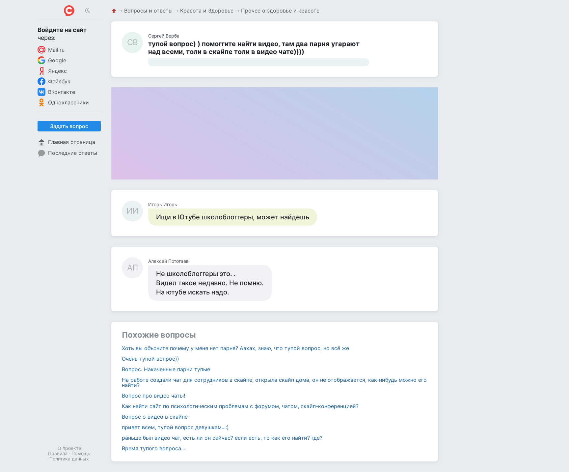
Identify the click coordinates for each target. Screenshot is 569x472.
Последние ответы (72, 153)
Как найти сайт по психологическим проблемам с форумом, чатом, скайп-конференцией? (240, 406)
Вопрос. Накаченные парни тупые (166, 369)
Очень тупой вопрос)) (150, 358)
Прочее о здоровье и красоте (280, 10)
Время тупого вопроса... (153, 448)
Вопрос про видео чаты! (153, 395)
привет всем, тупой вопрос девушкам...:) (175, 427)
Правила (58, 453)
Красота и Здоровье (206, 10)
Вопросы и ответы (148, 10)
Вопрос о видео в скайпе (155, 416)
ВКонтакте (61, 92)
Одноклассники (68, 102)
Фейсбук (59, 81)
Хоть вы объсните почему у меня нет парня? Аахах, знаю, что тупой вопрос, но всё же (235, 348)
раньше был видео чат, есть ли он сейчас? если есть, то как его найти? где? (222, 437)
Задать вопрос (69, 126)
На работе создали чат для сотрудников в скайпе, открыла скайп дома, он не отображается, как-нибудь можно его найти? (274, 382)
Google (57, 60)
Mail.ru (56, 49)
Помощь (80, 453)
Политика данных (69, 458)
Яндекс (57, 71)
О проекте (69, 448)
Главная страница (71, 142)
